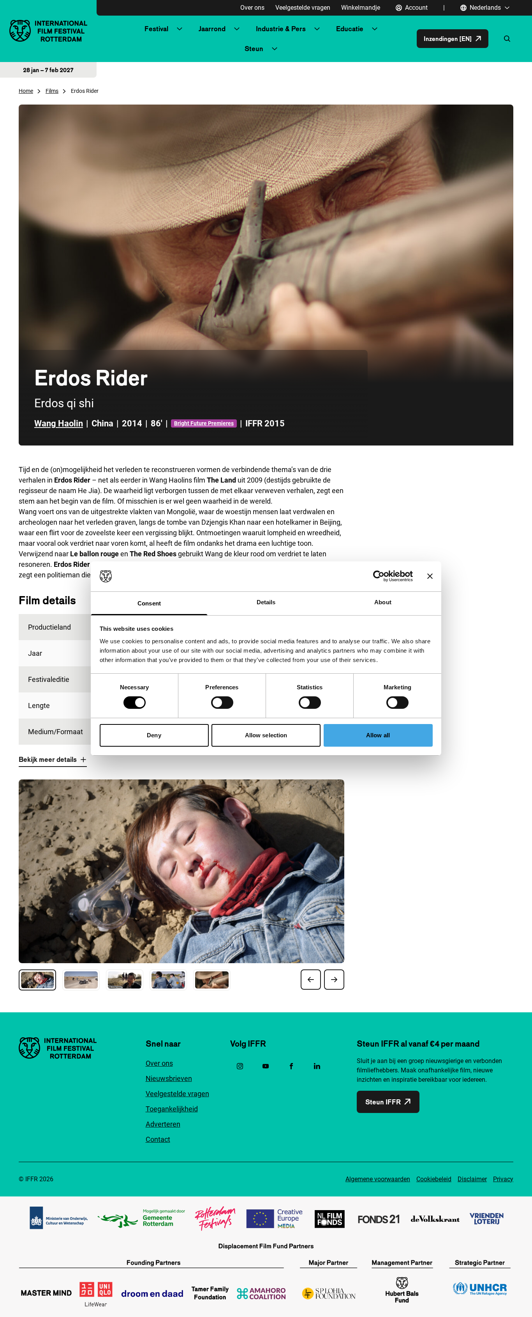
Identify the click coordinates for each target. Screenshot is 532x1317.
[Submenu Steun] (274, 49)
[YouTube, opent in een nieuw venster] (265, 1066)
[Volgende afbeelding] (334, 979)
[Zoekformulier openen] (507, 38)
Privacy (503, 1179)
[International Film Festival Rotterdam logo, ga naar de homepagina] (48, 30)
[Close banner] (430, 576)
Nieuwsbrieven (169, 1078)
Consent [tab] (149, 603)
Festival (156, 29)
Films (52, 91)
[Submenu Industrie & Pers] (317, 29)
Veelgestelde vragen (302, 7)
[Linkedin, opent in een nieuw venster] (317, 1066)
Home (26, 91)
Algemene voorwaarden (377, 1179)
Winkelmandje (360, 7)
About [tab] (382, 602)
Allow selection (266, 735)
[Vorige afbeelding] (311, 979)
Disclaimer (472, 1179)
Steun (254, 48)
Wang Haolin (58, 423)
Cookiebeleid (433, 1179)
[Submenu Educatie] (374, 29)
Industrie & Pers (281, 29)
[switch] (222, 702)
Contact (158, 1139)
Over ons (252, 7)
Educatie (349, 29)
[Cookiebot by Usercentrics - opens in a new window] (379, 576)
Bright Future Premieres (204, 423)
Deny (154, 735)
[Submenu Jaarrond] (237, 29)
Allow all (378, 735)
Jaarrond (212, 29)
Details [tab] (266, 602)
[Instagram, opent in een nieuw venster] (240, 1066)
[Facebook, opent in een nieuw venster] (291, 1066)
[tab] (37, 979)
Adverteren (163, 1124)
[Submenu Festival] (179, 29)
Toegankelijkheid (172, 1109)
